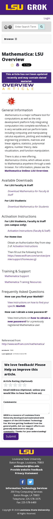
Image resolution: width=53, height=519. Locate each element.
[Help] (10, 27)
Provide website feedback (26, 469)
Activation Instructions (25, 246)
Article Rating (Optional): (18, 381)
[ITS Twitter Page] (30, 482)
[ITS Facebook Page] (23, 482)
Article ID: (5, 350)
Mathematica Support (17, 276)
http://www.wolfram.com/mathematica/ (23, 344)
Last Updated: (7, 354)
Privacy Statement (26, 473)
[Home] (6, 27)
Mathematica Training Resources (23, 282)
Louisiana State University (35, 509)
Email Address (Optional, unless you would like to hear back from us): (24, 391)
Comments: (10, 401)
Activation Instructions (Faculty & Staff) (29, 230)
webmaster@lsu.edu (26, 466)
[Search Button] (41, 26)
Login (47, 18)
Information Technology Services (26, 488)
